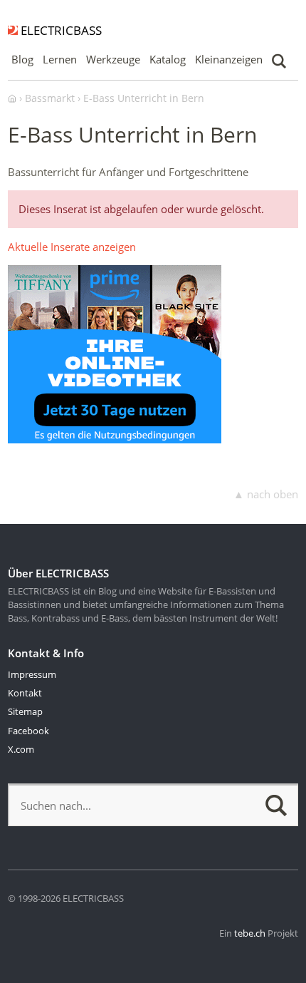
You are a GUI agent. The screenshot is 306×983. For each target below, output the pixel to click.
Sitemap (25, 711)
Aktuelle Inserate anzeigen (72, 247)
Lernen (60, 59)
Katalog (167, 59)
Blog (22, 59)
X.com (21, 749)
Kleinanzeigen (229, 59)
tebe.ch (249, 933)
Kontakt (25, 692)
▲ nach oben (265, 494)
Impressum (32, 674)
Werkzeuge (113, 59)
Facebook (28, 730)
